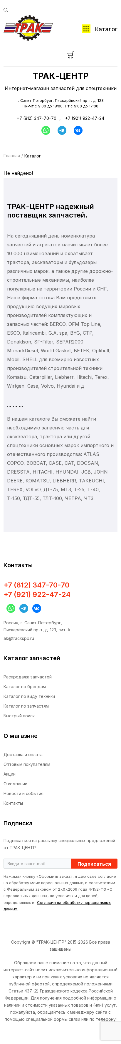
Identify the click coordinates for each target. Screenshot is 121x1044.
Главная (12, 155)
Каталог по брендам (25, 686)
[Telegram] (62, 130)
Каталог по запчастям (26, 705)
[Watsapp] (9, 608)
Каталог (106, 29)
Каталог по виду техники (29, 696)
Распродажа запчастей (28, 676)
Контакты (13, 803)
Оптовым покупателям (27, 764)
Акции (10, 773)
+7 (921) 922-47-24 (84, 118)
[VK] (35, 608)
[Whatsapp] (44, 130)
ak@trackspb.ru (19, 638)
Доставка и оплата (23, 754)
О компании (15, 783)
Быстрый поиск (19, 715)
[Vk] (78, 130)
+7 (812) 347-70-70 (36, 118)
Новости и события (23, 793)
